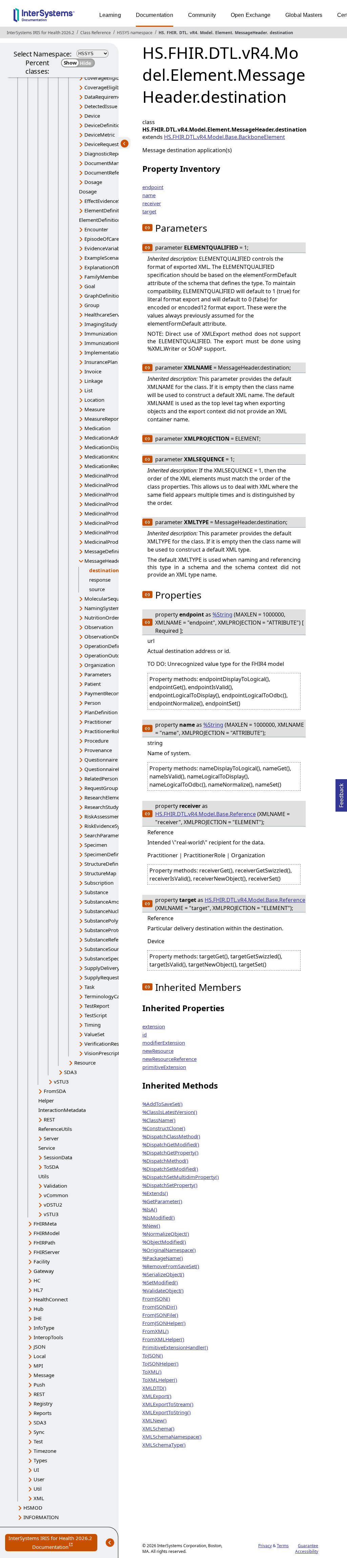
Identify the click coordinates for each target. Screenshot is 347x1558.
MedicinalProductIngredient (117, 513)
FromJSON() (156, 1298)
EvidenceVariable (104, 248)
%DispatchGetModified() (170, 1144)
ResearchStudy (101, 807)
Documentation (154, 15)
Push (39, 1384)
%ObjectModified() (164, 1241)
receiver (151, 203)
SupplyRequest (101, 977)
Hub (38, 1308)
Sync (39, 1431)
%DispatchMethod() (165, 1160)
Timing (92, 1024)
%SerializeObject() (163, 1274)
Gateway (44, 1271)
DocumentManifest (106, 163)
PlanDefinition (101, 712)
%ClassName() (159, 1120)
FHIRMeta (45, 1223)
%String (222, 614)
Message (44, 1375)
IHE (38, 1318)
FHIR (172, 33)
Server (51, 1138)
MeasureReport (102, 418)
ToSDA (51, 1166)
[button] (147, 228)
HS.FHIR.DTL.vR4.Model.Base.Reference (205, 814)
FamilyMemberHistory (110, 276)
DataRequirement (104, 96)
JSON (39, 1346)
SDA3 (70, 1072)
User (39, 1479)
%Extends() (155, 1193)
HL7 (38, 1289)
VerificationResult (104, 1043)
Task (89, 986)
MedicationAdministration (114, 437)
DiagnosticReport (104, 153)
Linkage (93, 380)
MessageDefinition (106, 551)
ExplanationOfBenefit (109, 267)
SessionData (58, 1157)
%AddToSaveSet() (162, 1103)
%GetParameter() (162, 1201)
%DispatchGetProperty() (170, 1152)
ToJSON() (152, 1355)
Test (38, 1441)
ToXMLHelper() (159, 1379)
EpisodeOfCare (101, 238)
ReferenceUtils (55, 1128)
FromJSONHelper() (164, 1323)
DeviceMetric (99, 134)
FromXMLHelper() (163, 1339)
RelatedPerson (101, 778)
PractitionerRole (103, 731)
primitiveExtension (164, 1067)
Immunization (100, 333)
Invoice (92, 371)
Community (202, 15)
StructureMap (100, 873)
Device (92, 115)
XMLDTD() (154, 1388)
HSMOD (32, 1507)
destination (281, 33)
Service (46, 1147)
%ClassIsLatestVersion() (169, 1112)
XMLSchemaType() (164, 1444)
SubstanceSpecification (111, 958)
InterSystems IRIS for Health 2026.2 (40, 33)
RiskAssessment (103, 816)
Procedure (96, 740)
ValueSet (94, 1034)
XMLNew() (154, 1420)
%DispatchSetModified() (170, 1168)
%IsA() (149, 1209)
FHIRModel (47, 1233)
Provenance (98, 750)
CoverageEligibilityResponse (117, 87)
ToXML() (152, 1371)
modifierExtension (163, 1042)
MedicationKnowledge (110, 456)
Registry (43, 1403)
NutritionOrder (101, 617)
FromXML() (155, 1331)
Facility (42, 1261)
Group (91, 305)
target (149, 211)
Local (40, 1356)
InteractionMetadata (62, 1110)
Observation (98, 627)
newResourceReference (169, 1058)
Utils (43, 1176)
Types (40, 1460)
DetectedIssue (100, 106)
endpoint (152, 187)
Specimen (95, 844)
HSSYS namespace (134, 33)
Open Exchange (250, 15)
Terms (283, 1546)
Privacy (265, 1546)
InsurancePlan (101, 361)
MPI (38, 1365)
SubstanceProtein (104, 930)
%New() (151, 1225)
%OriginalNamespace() (169, 1250)
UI (36, 1469)
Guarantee (308, 1546)
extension (153, 1026)
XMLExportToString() (166, 1412)
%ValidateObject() (163, 1290)
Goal (89, 286)
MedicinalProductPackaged (116, 532)
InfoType (44, 1327)
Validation (55, 1185)
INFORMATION (41, 1517)
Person (92, 702)
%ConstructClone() (163, 1128)
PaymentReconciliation (111, 693)
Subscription (99, 882)
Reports (43, 1413)
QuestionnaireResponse (112, 769)
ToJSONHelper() (160, 1363)
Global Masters (303, 15)
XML (39, 1498)
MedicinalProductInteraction (117, 522)
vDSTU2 (53, 1204)
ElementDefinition (105, 210)
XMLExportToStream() (167, 1404)
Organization (99, 664)
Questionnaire (101, 759)
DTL (183, 33)
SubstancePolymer (106, 920)
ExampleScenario (104, 257)
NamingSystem (102, 608)
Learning (110, 15)
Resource (85, 1062)
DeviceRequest (101, 144)
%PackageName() (162, 1258)
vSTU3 (61, 1081)
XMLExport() (156, 1396)
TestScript (95, 1015)
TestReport (96, 1005)
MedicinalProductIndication (116, 504)
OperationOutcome (107, 655)
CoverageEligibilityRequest (115, 77)
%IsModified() (158, 1217)
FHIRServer (47, 1252)
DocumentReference (108, 172)
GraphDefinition (103, 295)
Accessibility (306, 1551)
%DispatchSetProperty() (170, 1185)
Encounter (96, 229)
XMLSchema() (158, 1428)
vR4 (193, 33)
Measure (94, 409)
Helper (46, 1100)
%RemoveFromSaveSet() (170, 1266)
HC (37, 1280)
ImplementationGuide (110, 352)
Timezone (45, 1450)
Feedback (341, 793)
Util (38, 1488)
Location (94, 399)
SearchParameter (104, 835)
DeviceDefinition (103, 125)
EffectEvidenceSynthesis (112, 200)
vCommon (56, 1195)
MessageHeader (251, 33)
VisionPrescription (105, 1053)
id (144, 1034)
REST (49, 1119)
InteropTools (48, 1337)
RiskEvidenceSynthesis (110, 825)
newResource (158, 1050)
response (99, 579)
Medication (97, 428)
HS (161, 33)
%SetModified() (160, 1282)
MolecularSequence (107, 598)
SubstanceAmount (105, 901)
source (97, 589)
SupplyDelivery (102, 967)
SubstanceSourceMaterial (113, 949)
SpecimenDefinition (107, 854)
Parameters (97, 674)
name (149, 195)
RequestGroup (101, 788)
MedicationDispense (108, 447)
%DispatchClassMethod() (171, 1136)
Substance (96, 892)
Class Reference (95, 33)
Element (223, 33)
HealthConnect (51, 1299)
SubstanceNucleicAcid (109, 911)
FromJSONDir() (159, 1306)
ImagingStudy (100, 324)
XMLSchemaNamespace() (172, 1436)
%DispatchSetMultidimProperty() (180, 1176)
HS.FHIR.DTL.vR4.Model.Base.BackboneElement (224, 137)
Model (206, 33)
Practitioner (97, 721)
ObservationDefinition (110, 636)
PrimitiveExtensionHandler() (175, 1347)
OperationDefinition (107, 646)
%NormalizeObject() (165, 1233)
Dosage (93, 182)
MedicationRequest (106, 466)
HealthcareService (105, 314)
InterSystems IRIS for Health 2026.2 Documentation (52, 1543)
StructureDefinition (106, 863)
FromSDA (55, 1091)
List (88, 390)
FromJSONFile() (160, 1314)
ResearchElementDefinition (115, 797)
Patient (92, 683)
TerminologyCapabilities (112, 996)
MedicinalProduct (104, 475)
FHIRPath (44, 1242)
